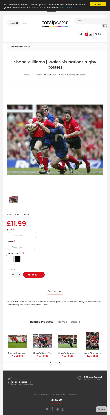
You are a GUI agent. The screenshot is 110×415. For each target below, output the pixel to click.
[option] (55, 139)
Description (55, 291)
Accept (97, 4)
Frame (10, 241)
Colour (14, 253)
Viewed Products (68, 322)
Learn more (66, 7)
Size (9, 230)
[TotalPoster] (55, 26)
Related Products (41, 322)
